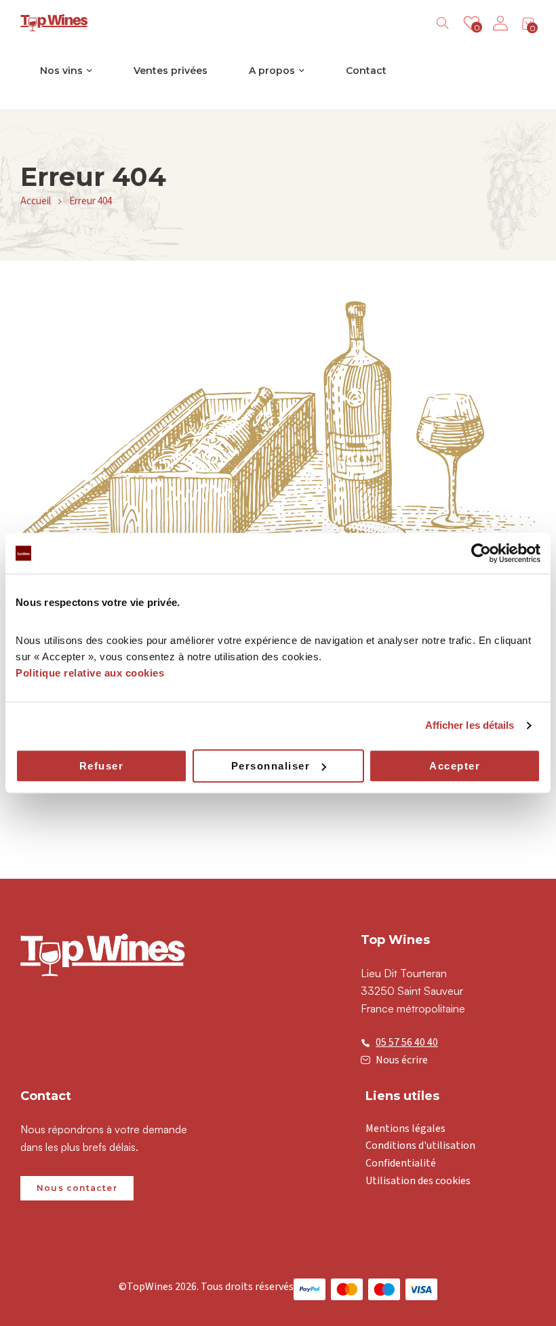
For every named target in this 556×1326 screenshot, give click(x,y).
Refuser (101, 766)
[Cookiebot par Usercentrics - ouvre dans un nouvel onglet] (481, 553)
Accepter (454, 766)
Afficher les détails (470, 725)
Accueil (35, 201)
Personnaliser (271, 766)
